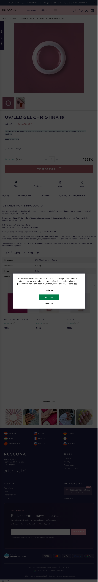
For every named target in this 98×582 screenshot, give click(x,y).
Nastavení (49, 290)
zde (75, 283)
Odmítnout (49, 303)
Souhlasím (49, 297)
